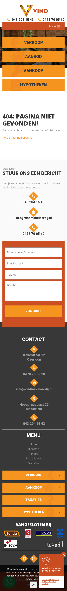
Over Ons (33, 463)
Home (33, 444)
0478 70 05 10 (53, 20)
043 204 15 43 (22, 20)
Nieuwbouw (33, 458)
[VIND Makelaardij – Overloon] (33, 11)
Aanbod (33, 454)
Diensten (33, 449)
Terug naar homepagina (17, 137)
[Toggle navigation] (58, 26)
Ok (33, 584)
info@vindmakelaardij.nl (33, 218)
